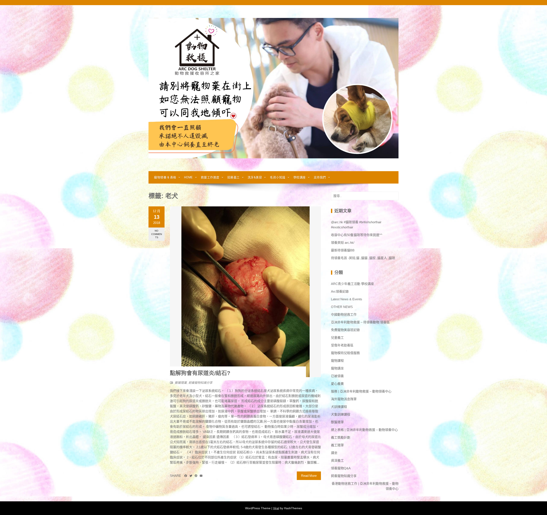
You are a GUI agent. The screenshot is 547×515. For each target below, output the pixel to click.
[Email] (201, 475)
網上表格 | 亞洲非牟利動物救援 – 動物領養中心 (364, 430)
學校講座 (299, 177)
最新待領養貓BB (342, 250)
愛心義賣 (337, 383)
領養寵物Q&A (341, 468)
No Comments (156, 234)
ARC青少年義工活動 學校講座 (352, 284)
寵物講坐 (337, 368)
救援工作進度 (210, 177)
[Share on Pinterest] (196, 475)
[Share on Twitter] (190, 475)
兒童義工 (337, 337)
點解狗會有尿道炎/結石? (200, 373)
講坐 (334, 453)
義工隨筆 (337, 445)
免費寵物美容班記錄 (345, 330)
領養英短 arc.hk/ (342, 242)
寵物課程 (337, 360)
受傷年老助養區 (342, 345)
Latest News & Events (346, 299)
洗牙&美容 (255, 177)
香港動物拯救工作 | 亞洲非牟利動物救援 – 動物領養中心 (365, 486)
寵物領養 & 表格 (165, 177)
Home (188, 177)
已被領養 (337, 376)
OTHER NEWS (342, 307)
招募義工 (233, 177)
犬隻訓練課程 (340, 414)
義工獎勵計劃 (340, 437)
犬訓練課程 (339, 406)
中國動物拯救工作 (344, 314)
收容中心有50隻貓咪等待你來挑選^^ (356, 235)
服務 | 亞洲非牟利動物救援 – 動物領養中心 (361, 391)
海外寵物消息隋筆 (344, 399)
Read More (309, 475)
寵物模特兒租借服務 (345, 353)
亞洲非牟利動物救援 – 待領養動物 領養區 (360, 322)
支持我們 (320, 177)
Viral (276, 508)
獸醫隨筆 (181, 382)
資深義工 (337, 460)
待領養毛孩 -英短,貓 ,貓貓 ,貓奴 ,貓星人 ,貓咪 (363, 258)
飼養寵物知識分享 (200, 382)
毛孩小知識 (277, 177)
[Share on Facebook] (185, 475)
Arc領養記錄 (340, 291)
